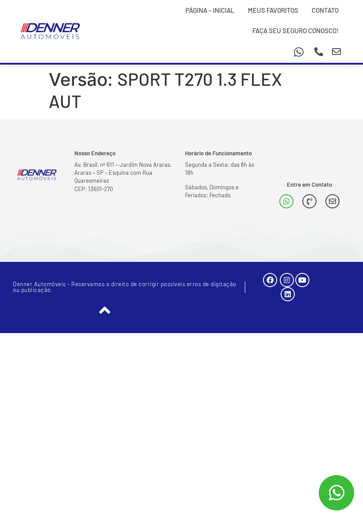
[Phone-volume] (309, 201)
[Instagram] (287, 280)
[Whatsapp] (299, 52)
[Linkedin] (288, 294)
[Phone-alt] (319, 52)
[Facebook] (270, 280)
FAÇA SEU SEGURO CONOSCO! (295, 31)
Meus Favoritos (273, 10)
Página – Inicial (210, 10)
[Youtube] (302, 280)
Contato (325, 10)
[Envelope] (336, 52)
